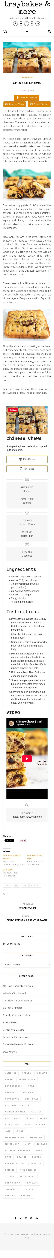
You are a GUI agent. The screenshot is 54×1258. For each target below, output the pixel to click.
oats (8, 1157)
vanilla (10, 1196)
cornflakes (12, 1118)
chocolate (12, 1099)
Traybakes (27, 77)
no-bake (41, 1144)
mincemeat (12, 1144)
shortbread (28, 1176)
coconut (11, 1105)
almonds (10, 1073)
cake (31, 1086)
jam (7, 1131)
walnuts (26, 1196)
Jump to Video (16, 104)
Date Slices (8, 870)
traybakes (12, 1189)
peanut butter (15, 1163)
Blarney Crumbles (12, 1007)
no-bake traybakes (17, 1151)
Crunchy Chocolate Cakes (16, 1015)
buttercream (14, 1086)
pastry (36, 1157)
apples (26, 1073)
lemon (20, 1131)
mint (28, 1144)
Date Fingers (10, 1051)
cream (30, 1118)
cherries (27, 1092)
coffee (26, 1105)
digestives (12, 1125)
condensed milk (15, 1112)
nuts (25, 885)
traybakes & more (27, 8)
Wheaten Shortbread (14, 993)
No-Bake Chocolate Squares (18, 986)
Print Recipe (40, 104)
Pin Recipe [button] (28, 469)
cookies (36, 1112)
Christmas (31, 1099)
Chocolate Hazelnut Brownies (18, 1044)
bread (9, 1079)
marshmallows (15, 1138)
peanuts (35, 1163)
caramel (10, 1092)
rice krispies (28, 1170)
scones (9, 1176)
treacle (29, 1189)
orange (22, 1157)
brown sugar (26, 1079)
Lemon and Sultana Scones (17, 1037)
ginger (40, 1125)
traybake (35, 885)
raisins (9, 1170)
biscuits (41, 1073)
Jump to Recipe (28, 98)
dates (7, 885)
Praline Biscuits (11, 1022)
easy (16, 885)
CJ (7, 893)
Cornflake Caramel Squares (17, 1000)
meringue (36, 1138)
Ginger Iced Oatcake (13, 1029)
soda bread (12, 1183)
